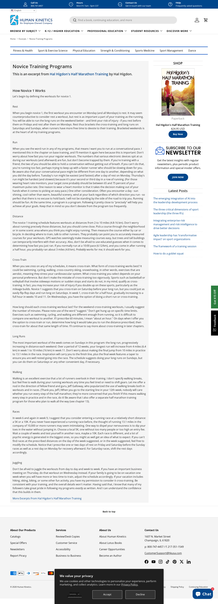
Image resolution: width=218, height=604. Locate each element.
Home (13, 38)
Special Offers (18, 543)
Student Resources (145, 31)
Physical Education (84, 50)
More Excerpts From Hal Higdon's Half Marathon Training (47, 498)
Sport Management (171, 50)
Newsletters (17, 549)
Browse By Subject (23, 31)
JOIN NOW (178, 177)
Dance (192, 50)
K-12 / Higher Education (62, 31)
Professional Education (105, 31)
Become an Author (110, 555)
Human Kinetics (24, 586)
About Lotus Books (110, 543)
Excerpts (22, 38)
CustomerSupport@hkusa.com (163, 553)
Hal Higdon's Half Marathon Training (79, 74)
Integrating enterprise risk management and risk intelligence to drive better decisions (175, 224)
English (17, 10)
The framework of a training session (174, 246)
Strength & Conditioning (115, 50)
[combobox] (123, 20)
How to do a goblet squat (168, 253)
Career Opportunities (112, 549)
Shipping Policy (177, 586)
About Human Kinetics (112, 536)
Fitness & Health (23, 50)
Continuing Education (198, 586)
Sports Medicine (144, 50)
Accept (107, 594)
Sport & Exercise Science (53, 50)
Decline (140, 594)
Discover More (177, 31)
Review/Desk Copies (68, 536)
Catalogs (15, 536)
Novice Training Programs (41, 38)
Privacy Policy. (129, 584)
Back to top (109, 511)
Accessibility (63, 549)
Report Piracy (18, 555)
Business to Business (68, 555)
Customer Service (66, 543)
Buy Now (178, 134)
